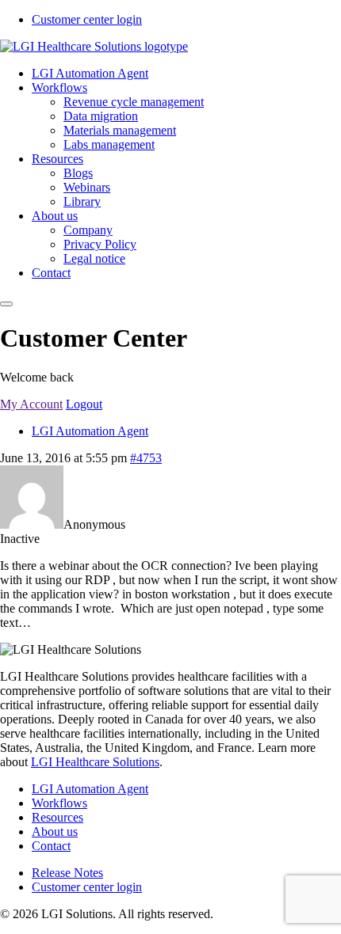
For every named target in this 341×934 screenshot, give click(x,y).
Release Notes (67, 872)
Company (88, 230)
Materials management (119, 130)
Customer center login (87, 19)
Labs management (109, 144)
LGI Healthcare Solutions (95, 762)
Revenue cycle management (133, 101)
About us (55, 215)
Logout (84, 404)
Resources (57, 158)
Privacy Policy (99, 244)
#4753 (146, 458)
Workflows (59, 87)
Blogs (78, 173)
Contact (51, 272)
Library (82, 201)
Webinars (86, 187)
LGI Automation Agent (90, 73)
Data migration (100, 116)
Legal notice (94, 258)
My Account (31, 404)
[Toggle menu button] (6, 304)
